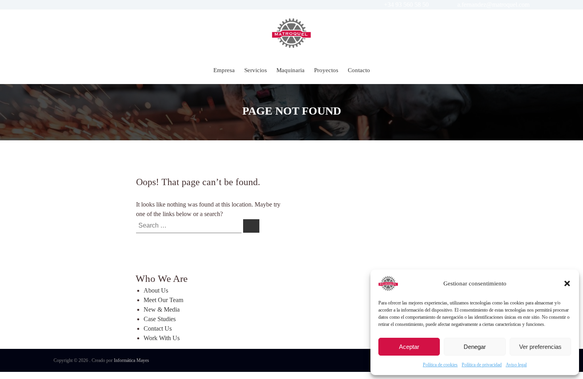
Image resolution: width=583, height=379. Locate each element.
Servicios (255, 70)
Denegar (475, 346)
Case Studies (160, 319)
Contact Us (158, 328)
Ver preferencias (540, 346)
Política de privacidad (482, 365)
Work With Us (162, 338)
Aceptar (409, 346)
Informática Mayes (131, 360)
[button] (567, 283)
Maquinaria (290, 70)
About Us (156, 290)
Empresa (224, 70)
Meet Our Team (163, 300)
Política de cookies (440, 365)
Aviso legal (516, 365)
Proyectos (326, 70)
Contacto (359, 70)
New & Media (162, 309)
